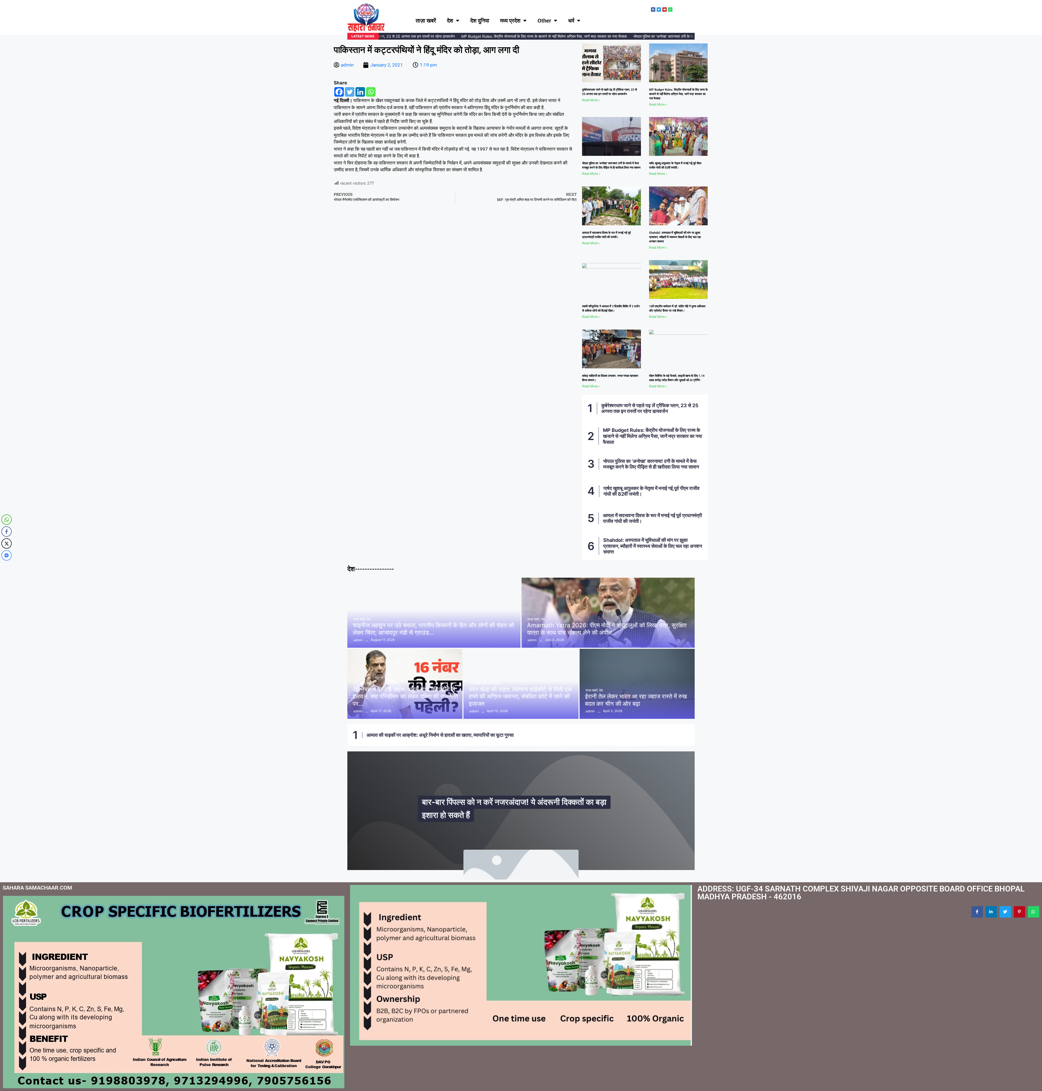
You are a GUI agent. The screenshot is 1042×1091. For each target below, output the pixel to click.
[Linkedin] (360, 92)
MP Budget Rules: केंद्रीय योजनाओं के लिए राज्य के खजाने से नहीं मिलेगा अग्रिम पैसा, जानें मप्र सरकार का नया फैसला (511, 36)
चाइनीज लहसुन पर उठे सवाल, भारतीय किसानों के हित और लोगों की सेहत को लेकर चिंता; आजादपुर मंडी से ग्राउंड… (433, 629)
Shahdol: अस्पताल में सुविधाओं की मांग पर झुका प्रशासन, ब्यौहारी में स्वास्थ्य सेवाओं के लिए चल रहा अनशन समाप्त (675, 237)
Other (544, 20)
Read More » (591, 100)
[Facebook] (339, 92)
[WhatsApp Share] (6, 519)
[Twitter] (349, 92)
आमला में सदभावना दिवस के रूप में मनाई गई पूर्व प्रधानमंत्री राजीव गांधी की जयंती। (652, 518)
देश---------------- (370, 569)
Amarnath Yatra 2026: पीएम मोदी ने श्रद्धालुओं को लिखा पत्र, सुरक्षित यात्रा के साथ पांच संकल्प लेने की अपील (607, 629)
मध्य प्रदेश (510, 20)
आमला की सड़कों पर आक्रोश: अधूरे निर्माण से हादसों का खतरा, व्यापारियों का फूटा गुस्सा (440, 735)
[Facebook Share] (6, 531)
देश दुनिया (479, 20)
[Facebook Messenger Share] (6, 555)
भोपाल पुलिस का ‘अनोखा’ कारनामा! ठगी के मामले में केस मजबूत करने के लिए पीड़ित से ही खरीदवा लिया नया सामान (675, 36)
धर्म (571, 20)
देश (450, 20)
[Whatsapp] (371, 92)
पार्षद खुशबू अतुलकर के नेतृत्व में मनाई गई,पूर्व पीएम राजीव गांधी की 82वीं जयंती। (651, 491)
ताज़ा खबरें (426, 20)
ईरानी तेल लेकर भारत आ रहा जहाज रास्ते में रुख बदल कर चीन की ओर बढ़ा (636, 700)
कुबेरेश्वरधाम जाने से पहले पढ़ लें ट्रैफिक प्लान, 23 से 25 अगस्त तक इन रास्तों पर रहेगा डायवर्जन (649, 408)
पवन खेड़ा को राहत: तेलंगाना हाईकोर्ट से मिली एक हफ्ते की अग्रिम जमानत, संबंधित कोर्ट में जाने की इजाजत (520, 696)
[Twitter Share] (6, 543)
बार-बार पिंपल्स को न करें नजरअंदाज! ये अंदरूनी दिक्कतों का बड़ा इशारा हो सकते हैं (514, 808)
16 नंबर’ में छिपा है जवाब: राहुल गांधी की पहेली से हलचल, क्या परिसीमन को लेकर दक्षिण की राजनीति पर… (405, 696)
